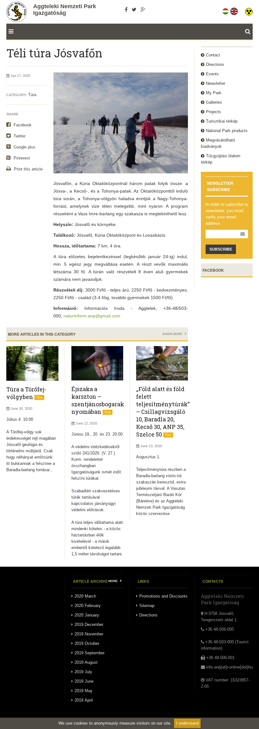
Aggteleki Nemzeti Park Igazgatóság (64, 9)
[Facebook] (126, 9)
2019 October (87, 643)
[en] (234, 10)
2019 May (84, 690)
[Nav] (9, 31)
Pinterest (21, 158)
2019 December (89, 624)
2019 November (89, 634)
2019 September (90, 653)
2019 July (83, 671)
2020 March (85, 596)
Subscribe (220, 249)
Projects (213, 111)
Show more (173, 334)
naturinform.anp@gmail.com (91, 315)
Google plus (23, 147)
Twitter (19, 136)
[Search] (249, 31)
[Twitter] (134, 9)
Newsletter (215, 83)
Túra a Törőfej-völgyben (26, 393)
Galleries (214, 102)
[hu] (226, 10)
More (113, 581)
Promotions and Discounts (163, 596)
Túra (32, 94)
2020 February (88, 605)
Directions (215, 64)
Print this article (28, 169)
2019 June (84, 681)
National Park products (227, 130)
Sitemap (146, 605)
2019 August (86, 662)
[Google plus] (143, 9)
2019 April (84, 700)
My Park (213, 92)
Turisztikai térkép (222, 121)
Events (212, 74)
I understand (187, 723)
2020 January (87, 615)
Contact (213, 55)
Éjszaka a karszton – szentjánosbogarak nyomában (97, 400)
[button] (249, 10)
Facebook (22, 125)
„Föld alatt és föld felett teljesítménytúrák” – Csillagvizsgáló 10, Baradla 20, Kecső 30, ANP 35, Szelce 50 (163, 411)
